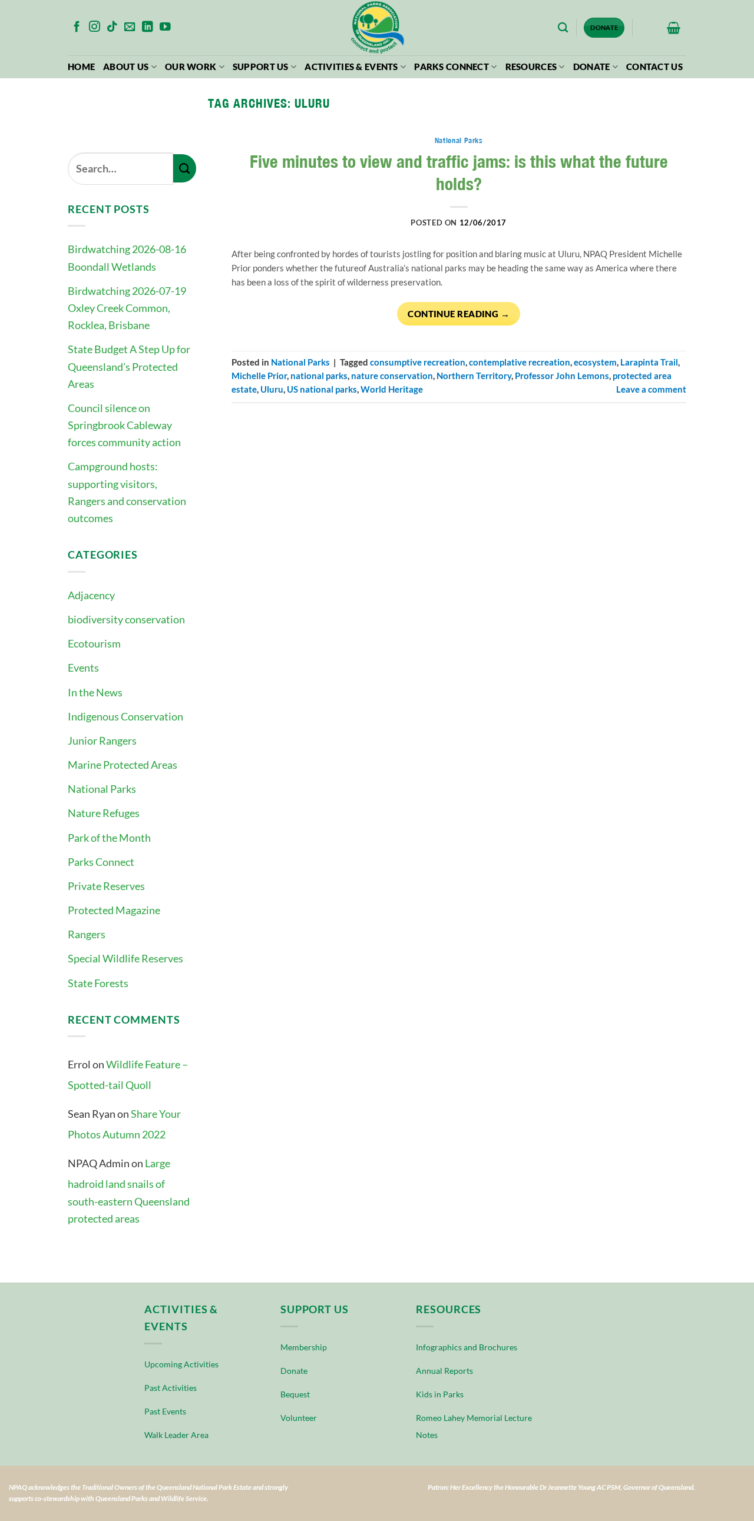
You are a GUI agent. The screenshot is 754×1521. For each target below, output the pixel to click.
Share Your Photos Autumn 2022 (124, 1124)
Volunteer (298, 1418)
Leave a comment (651, 389)
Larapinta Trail (649, 362)
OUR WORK (190, 67)
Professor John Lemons (562, 376)
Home (81, 67)
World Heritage (392, 389)
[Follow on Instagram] (94, 27)
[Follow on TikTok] (112, 27)
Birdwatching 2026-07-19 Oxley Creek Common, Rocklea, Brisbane (127, 307)
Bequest (295, 1394)
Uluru (271, 389)
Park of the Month (109, 837)
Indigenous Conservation (125, 716)
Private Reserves (106, 885)
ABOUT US (125, 67)
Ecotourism (94, 643)
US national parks (322, 389)
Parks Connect (451, 67)
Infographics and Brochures (466, 1347)
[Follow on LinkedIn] (147, 27)
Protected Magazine (114, 910)
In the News (95, 692)
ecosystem (595, 362)
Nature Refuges (104, 812)
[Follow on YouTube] (165, 27)
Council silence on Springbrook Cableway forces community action (124, 425)
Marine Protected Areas (122, 764)
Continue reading (459, 313)
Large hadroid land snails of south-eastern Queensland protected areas (129, 1191)
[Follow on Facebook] (76, 27)
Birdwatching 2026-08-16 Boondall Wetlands (127, 258)
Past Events (165, 1411)
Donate (591, 67)
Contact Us (654, 67)
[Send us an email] (129, 27)
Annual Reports (444, 1371)
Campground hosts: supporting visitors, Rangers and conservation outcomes (127, 492)
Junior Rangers (102, 740)
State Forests (98, 983)
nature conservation (392, 376)
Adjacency (91, 595)
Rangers (86, 934)
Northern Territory (473, 376)
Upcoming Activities (181, 1364)
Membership (303, 1347)
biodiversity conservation (126, 619)
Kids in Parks (440, 1394)
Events (83, 667)
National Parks (102, 788)
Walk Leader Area (176, 1435)
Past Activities (170, 1388)
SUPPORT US (261, 67)
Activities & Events (351, 67)
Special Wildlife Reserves (125, 958)
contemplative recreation (519, 362)
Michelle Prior (259, 376)
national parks (319, 376)
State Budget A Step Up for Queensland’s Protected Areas (129, 366)
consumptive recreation (417, 362)
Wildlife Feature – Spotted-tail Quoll (128, 1074)
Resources (531, 67)
